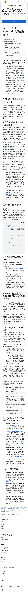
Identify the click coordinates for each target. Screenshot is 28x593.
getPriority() (9, 425)
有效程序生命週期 (13, 155)
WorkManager (9, 501)
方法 (10, 168)
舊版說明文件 (4, 562)
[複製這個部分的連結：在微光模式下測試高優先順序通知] (11, 259)
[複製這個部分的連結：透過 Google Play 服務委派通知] (9, 330)
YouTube (3, 544)
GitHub (2, 531)
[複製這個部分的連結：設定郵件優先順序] (22, 205)
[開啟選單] (2, 1)
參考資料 (3, 524)
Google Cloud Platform (6, 578)
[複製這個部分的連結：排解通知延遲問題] (19, 469)
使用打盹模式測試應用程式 (16, 269)
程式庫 (2, 528)
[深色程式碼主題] (22, 222)
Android (3, 571)
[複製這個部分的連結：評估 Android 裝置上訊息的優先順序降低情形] (21, 420)
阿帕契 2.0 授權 (15, 508)
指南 (2, 521)
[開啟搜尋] (19, 2)
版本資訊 (3, 557)
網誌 (2, 537)
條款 (2, 586)
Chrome (3, 573)
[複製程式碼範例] (24, 222)
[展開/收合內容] (13, 39)
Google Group (4, 555)
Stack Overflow (4, 552)
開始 (14, 21)
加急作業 (18, 174)
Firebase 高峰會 (4, 539)
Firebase (3, 575)
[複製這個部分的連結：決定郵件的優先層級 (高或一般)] (15, 102)
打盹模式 (22, 72)
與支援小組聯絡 (4, 550)
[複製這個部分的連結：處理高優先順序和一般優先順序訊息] (13, 125)
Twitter (2, 542)
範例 (2, 526)
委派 (14, 310)
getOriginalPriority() (11, 427)
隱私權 (6, 586)
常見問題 (3, 559)
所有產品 (3, 580)
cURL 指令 (15, 284)
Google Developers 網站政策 (8, 510)
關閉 (14, 18)
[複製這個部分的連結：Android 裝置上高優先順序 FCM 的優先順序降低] (11, 299)
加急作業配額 (20, 181)
